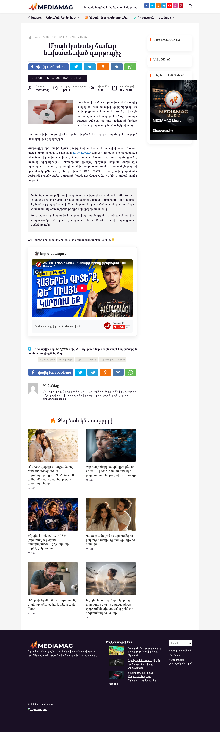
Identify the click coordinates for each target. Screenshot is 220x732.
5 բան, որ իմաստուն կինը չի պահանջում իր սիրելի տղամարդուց (144, 664)
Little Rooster (82, 152)
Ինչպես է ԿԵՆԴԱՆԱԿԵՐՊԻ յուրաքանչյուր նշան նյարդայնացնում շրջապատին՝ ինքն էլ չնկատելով (49, 542)
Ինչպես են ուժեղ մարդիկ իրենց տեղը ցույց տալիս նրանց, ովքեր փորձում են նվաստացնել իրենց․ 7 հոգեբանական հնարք (109, 606)
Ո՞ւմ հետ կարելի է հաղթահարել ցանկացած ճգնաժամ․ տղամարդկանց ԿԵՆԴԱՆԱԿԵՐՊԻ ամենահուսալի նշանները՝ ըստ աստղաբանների (51, 475)
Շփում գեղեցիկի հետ (61, 17)
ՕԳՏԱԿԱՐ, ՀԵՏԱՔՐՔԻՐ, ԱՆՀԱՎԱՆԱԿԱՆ (57, 78)
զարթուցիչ (66, 359)
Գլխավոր (35, 17)
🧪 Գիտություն (144, 17)
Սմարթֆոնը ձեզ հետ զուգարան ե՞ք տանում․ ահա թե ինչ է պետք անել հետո (52, 604)
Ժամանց (165, 17)
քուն (122, 359)
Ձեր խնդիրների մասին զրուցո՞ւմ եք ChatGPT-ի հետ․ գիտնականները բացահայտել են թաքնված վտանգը (111, 471)
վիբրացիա (108, 359)
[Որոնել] (190, 643)
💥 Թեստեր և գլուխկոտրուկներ (107, 17)
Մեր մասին (175, 655)
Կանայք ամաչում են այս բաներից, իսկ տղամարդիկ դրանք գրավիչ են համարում (110, 540)
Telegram (62, 349)
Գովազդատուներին (180, 650)
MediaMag (51, 385)
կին (80, 359)
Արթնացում (48, 359)
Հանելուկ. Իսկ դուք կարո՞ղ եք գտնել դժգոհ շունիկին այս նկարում (144, 651)
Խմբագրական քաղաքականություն (180, 661)
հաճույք (92, 359)
